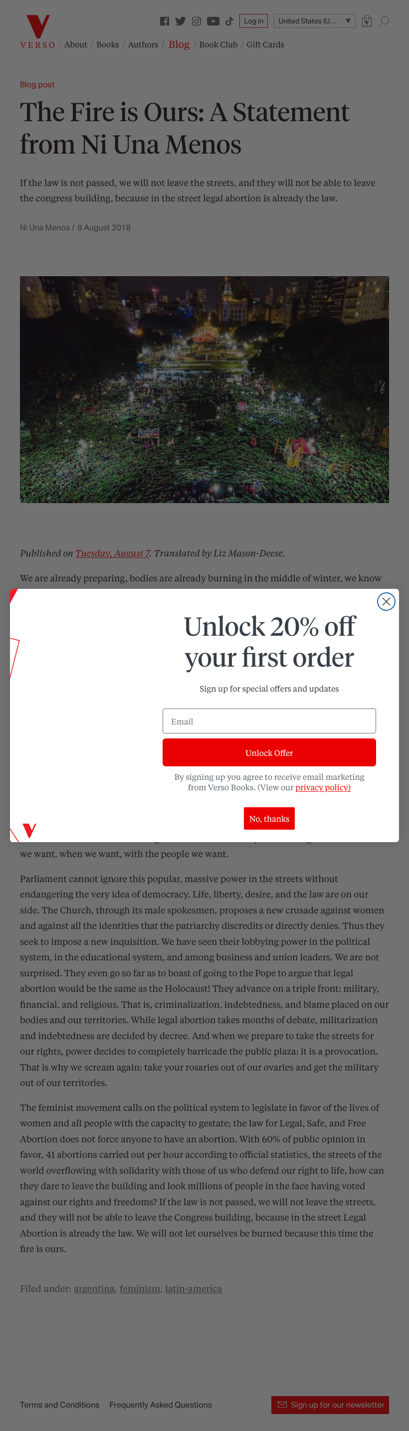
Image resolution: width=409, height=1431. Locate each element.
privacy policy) (323, 787)
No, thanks (269, 818)
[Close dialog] (386, 601)
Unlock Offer (269, 752)
